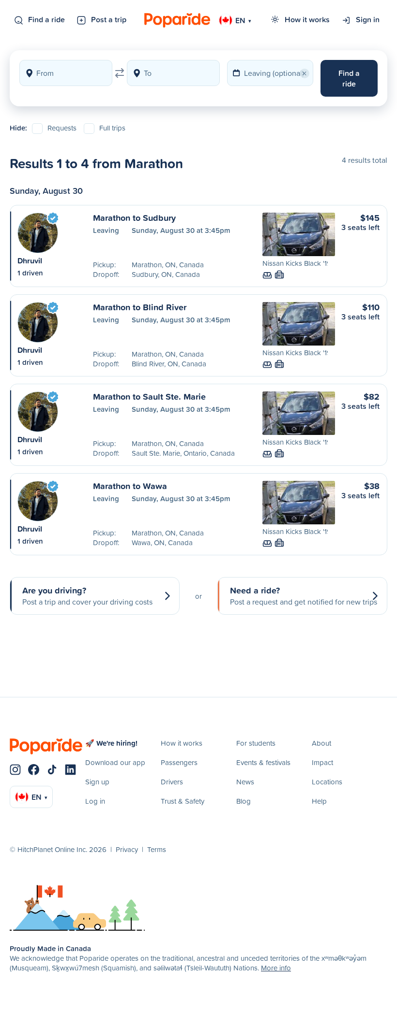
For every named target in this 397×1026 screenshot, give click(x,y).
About (321, 743)
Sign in (368, 19)
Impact (322, 762)
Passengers (179, 762)
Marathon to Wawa (130, 485)
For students (255, 743)
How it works (307, 19)
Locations (327, 782)
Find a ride (46, 19)
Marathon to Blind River (139, 307)
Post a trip (108, 19)
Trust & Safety (182, 801)
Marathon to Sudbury (134, 217)
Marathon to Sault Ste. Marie (149, 396)
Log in (95, 801)
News (245, 782)
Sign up (97, 782)
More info (276, 968)
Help (319, 801)
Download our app (115, 762)
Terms (156, 849)
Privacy (127, 849)
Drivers (172, 782)
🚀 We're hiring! (111, 743)
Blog (243, 801)
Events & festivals (263, 762)
